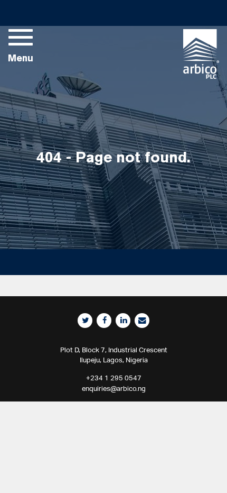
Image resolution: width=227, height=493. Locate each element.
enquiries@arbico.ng (114, 388)
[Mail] (142, 320)
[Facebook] (104, 320)
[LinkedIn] (123, 320)
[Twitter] (85, 320)
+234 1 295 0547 (113, 378)
